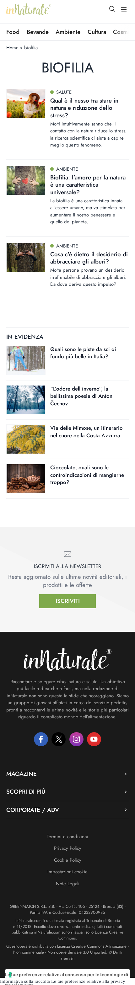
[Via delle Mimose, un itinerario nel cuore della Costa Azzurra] (26, 439)
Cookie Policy (67, 860)
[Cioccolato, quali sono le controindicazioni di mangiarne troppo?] (26, 478)
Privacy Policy (67, 848)
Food (12, 32)
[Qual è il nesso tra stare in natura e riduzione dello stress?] (26, 103)
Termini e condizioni (67, 836)
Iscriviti (68, 601)
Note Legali (67, 883)
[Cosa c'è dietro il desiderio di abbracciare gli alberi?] (26, 257)
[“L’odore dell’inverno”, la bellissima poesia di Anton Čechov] (26, 400)
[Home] (28, 9)
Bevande (38, 32)
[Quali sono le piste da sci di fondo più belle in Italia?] (26, 360)
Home (12, 47)
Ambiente (68, 32)
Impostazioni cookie (67, 871)
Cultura (97, 32)
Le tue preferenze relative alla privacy (88, 981)
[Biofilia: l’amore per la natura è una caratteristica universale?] (26, 180)
